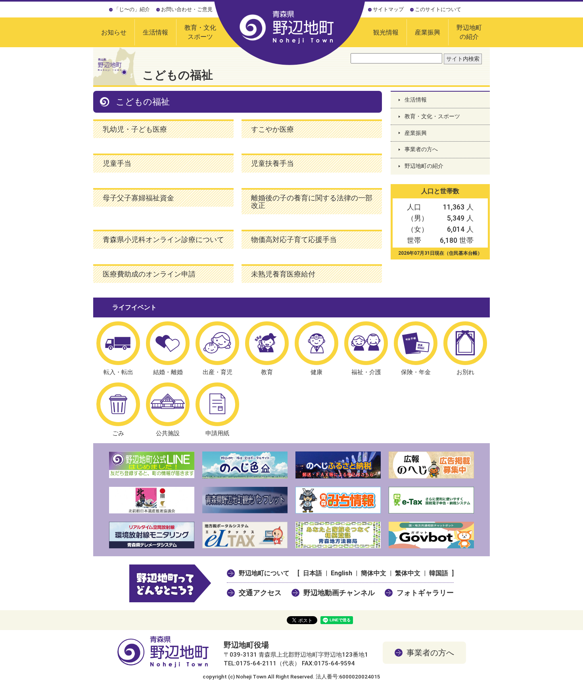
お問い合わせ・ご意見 (187, 9)
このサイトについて (438, 9)
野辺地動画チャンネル (339, 592)
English (341, 573)
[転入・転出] (118, 343)
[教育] (267, 343)
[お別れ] (465, 343)
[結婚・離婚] (168, 343)
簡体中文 (373, 573)
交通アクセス (260, 592)
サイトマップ (388, 9)
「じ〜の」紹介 (132, 9)
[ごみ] (118, 404)
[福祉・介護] (366, 343)
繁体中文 (407, 573)
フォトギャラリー (425, 592)
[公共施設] (168, 404)
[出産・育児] (217, 343)
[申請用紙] (217, 404)
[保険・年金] (415, 343)
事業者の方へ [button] (430, 652)
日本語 (312, 573)
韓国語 (438, 573)
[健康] (316, 343)
